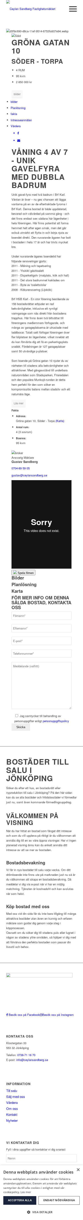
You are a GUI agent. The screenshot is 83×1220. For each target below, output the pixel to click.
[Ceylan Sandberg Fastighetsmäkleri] (34, 9)
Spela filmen (25, 573)
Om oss (12, 1108)
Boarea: (21, 438)
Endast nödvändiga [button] (59, 1200)
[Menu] (71, 9)
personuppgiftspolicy (56, 721)
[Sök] (60, 9)
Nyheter (12, 1120)
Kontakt (11, 1114)
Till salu (11, 1090)
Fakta (15, 410)
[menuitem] (60, 9)
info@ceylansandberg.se (31, 1060)
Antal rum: (22, 427)
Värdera (16, 126)
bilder (17, 94)
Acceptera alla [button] (20, 1200)
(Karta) (60, 421)
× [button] (78, 1170)
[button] (41, 1212)
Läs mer (18, 403)
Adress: (21, 416)
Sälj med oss (15, 1096)
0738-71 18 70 (26, 1055)
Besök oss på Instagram (58, 1015)
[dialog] (41, 1192)
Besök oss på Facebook (24, 1015)
